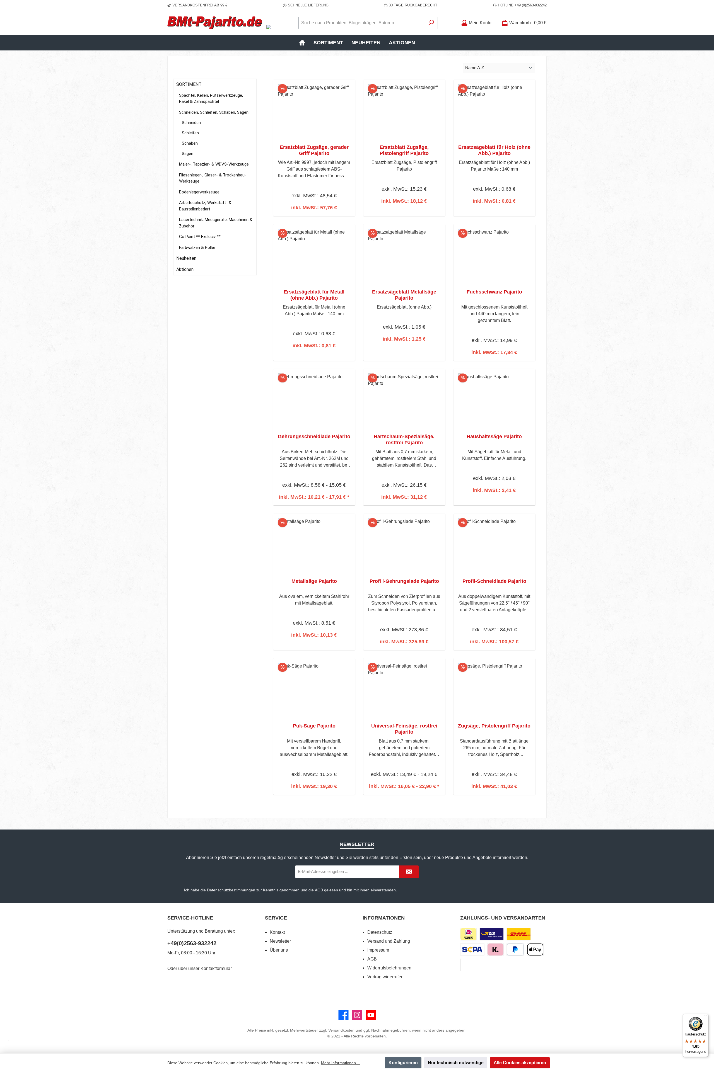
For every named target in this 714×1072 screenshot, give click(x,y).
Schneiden (191, 122)
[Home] (302, 42)
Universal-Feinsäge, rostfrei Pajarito (404, 729)
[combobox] (361, 23)
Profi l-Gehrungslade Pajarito (404, 581)
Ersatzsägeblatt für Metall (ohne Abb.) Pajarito (314, 295)
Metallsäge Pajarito (314, 581)
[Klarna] (495, 949)
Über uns (279, 950)
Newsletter (280, 941)
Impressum (378, 950)
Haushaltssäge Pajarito (494, 436)
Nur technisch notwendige (456, 1062)
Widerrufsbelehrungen (389, 968)
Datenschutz (379, 932)
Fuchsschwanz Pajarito (494, 292)
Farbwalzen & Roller (197, 247)
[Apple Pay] (535, 949)
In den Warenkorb (314, 215)
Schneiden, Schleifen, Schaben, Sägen (214, 112)
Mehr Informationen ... (340, 1063)
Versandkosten (341, 1030)
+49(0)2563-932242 (191, 943)
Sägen (187, 153)
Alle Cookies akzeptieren (520, 1062)
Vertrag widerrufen (385, 976)
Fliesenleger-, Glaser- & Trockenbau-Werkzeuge (212, 178)
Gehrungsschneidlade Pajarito (314, 436)
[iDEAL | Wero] (468, 934)
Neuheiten (186, 258)
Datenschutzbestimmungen (231, 890)
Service (276, 918)
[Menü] (705, 1017)
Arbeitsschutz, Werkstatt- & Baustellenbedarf (205, 206)
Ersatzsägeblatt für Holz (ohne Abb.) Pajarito (494, 150)
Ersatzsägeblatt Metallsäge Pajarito (404, 295)
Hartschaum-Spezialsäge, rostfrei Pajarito (404, 439)
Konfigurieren (403, 1062)
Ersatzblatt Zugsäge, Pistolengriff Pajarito (404, 150)
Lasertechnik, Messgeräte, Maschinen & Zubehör (215, 223)
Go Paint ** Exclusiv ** (200, 236)
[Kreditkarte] (460, 965)
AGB (319, 890)
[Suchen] (431, 23)
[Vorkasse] (472, 949)
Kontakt (277, 932)
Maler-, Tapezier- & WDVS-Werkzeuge (214, 164)
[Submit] (409, 871)
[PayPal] (515, 949)
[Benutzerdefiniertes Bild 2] (518, 934)
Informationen (384, 918)
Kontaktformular (216, 968)
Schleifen (190, 133)
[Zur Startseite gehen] (214, 22)
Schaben (190, 143)
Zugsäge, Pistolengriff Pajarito (494, 726)
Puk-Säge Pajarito (314, 726)
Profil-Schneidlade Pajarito (494, 581)
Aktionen (185, 269)
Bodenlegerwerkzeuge (199, 192)
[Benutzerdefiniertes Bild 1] (491, 934)
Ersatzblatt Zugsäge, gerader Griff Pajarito (314, 150)
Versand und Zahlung (388, 941)
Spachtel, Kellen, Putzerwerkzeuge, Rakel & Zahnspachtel (211, 98)
